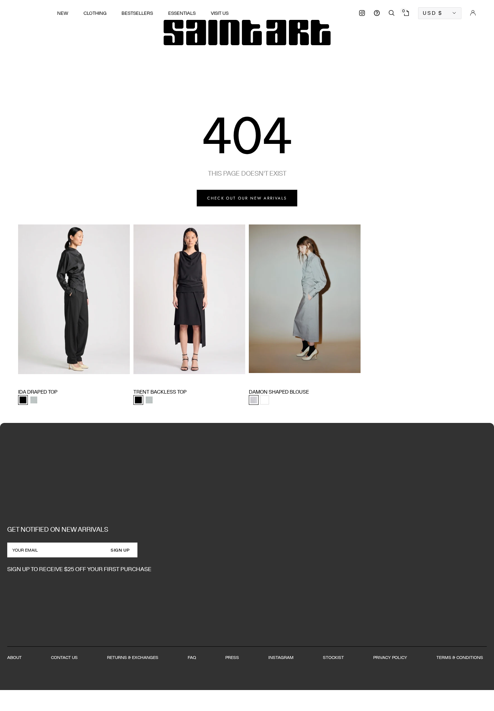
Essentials (182, 13)
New (62, 13)
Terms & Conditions (459, 657)
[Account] (473, 13)
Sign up (120, 550)
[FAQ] (377, 13)
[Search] (392, 13)
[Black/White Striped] (253, 399)
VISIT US (220, 13)
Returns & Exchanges (132, 657)
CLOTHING (95, 13)
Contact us (64, 657)
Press (232, 657)
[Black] (22, 399)
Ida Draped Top (38, 391)
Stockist (333, 657)
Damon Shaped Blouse (279, 391)
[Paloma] (33, 399)
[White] (264, 399)
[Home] (247, 32)
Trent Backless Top (160, 391)
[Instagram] (362, 13)
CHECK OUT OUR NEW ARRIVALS (247, 198)
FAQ (192, 657)
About (14, 657)
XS (21, 378)
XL (63, 378)
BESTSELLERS (137, 13)
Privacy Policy (390, 657)
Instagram (281, 657)
